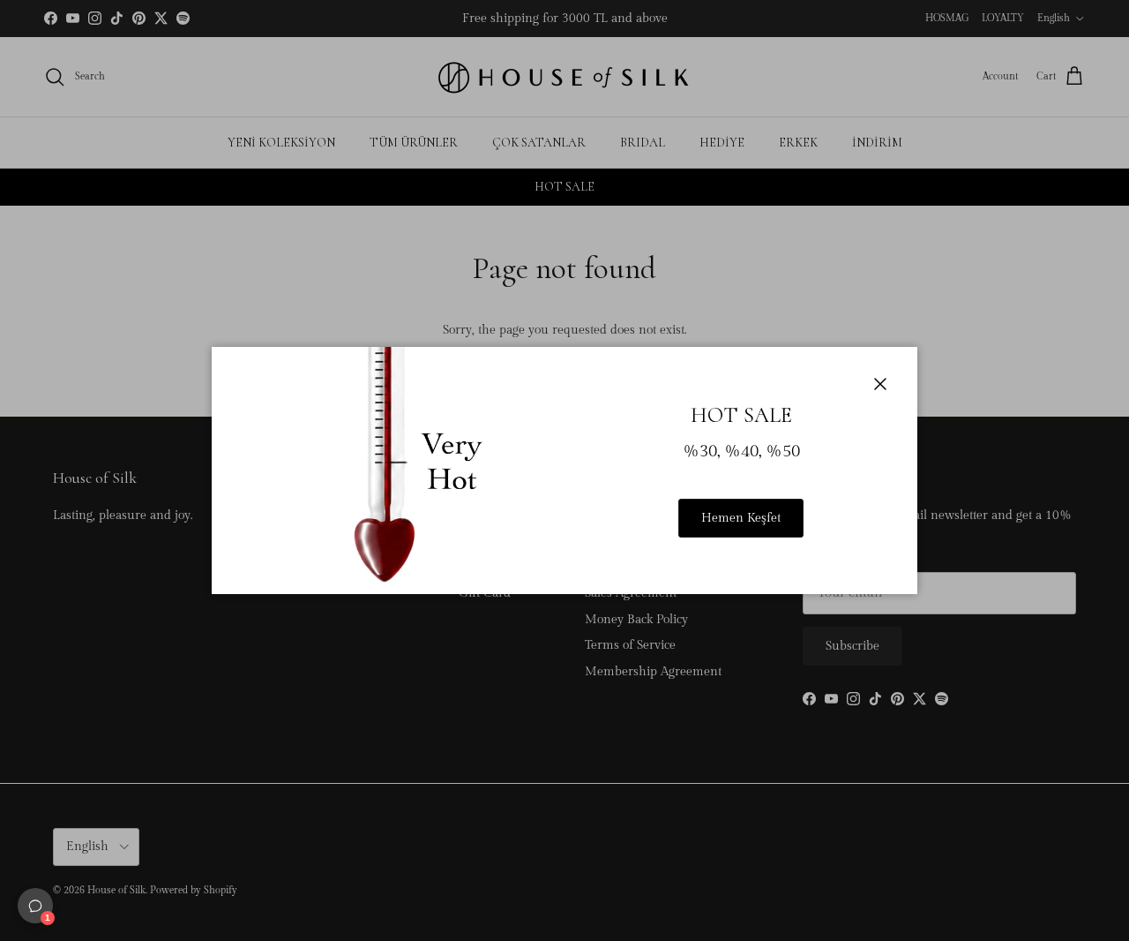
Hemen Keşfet (741, 518)
